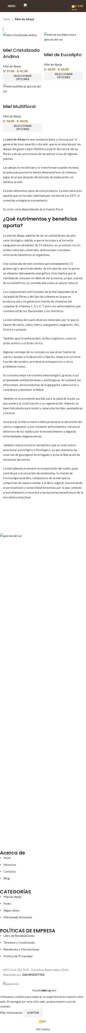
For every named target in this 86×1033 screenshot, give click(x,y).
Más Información (11, 1012)
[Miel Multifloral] (22, 88)
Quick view (8, 42)
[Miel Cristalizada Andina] (20, 34)
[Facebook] (5, 839)
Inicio (6, 19)
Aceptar (33, 1012)
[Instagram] (16, 839)
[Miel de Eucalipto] (63, 36)
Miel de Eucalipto (63, 55)
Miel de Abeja (12, 66)
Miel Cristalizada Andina (21, 53)
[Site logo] (43, 5)
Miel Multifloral (19, 106)
